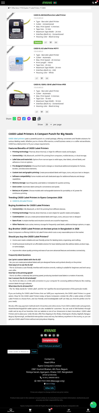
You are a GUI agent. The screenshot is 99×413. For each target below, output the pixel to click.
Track (34, 351)
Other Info (49, 388)
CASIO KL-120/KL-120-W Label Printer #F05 (50, 84)
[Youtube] (49, 335)
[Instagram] (53, 335)
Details (38, 42)
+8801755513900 (43, 381)
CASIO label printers (17, 139)
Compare (69, 411)
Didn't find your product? (49, 346)
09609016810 (53, 377)
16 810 (45, 377)
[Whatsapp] (14, 118)
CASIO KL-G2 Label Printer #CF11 (46, 48)
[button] (39, 118)
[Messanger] (29, 118)
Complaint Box (50, 340)
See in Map (50, 384)
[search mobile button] (93, 2)
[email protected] (49, 375)
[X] (34, 118)
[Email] (19, 118)
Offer (30, 411)
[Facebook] (23, 118)
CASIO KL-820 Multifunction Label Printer (50, 15)
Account (88, 411)
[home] (9, 8)
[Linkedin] (57, 335)
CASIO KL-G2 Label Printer (22, 201)
